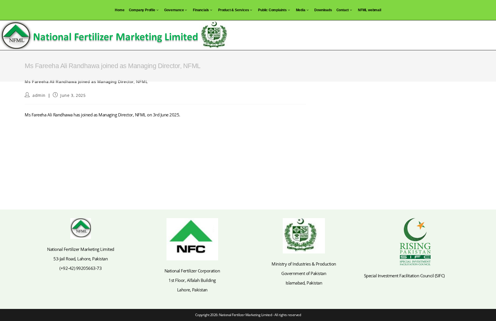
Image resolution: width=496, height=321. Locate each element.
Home (119, 10)
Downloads (323, 10)
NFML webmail (369, 10)
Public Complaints (272, 10)
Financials (201, 10)
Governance (174, 10)
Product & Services (233, 10)
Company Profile (142, 10)
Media (300, 10)
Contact (342, 10)
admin (39, 95)
